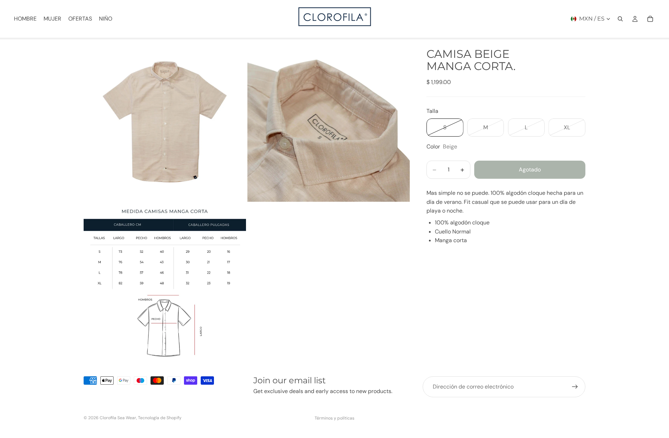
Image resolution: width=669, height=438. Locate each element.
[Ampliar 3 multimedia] (165, 284)
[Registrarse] (575, 386)
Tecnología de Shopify (160, 418)
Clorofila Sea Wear (118, 418)
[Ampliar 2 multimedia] (328, 120)
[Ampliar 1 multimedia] (165, 120)
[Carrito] (650, 18)
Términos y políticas (334, 418)
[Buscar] (620, 18)
